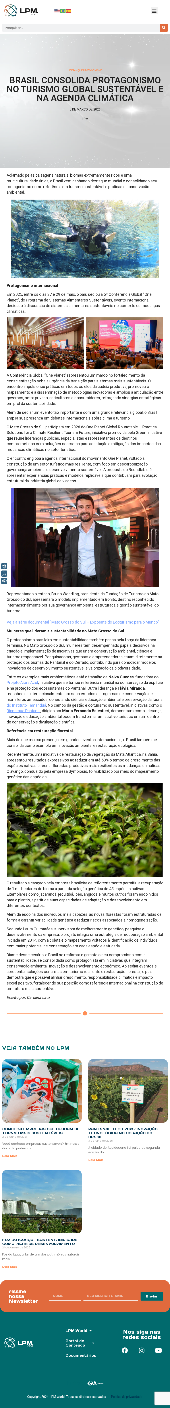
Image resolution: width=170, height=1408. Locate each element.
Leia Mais (9, 1156)
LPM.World (76, 1330)
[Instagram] (141, 1350)
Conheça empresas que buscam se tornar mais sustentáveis (41, 1131)
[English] (57, 11)
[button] (154, 10)
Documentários (81, 1355)
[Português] (63, 11)
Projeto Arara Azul (22, 682)
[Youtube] (158, 1350)
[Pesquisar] (164, 28)
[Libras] (4, 566)
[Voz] (4, 573)
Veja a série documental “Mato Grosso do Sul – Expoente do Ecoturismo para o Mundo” (83, 622)
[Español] (69, 11)
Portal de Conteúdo (75, 1343)
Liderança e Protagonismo (85, 70)
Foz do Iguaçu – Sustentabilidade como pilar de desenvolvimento (39, 1242)
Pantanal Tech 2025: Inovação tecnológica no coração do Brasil (123, 1133)
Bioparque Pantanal (23, 710)
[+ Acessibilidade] (4, 581)
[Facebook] (125, 1350)
